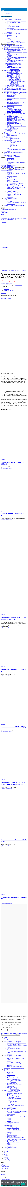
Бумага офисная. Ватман (13, 26)
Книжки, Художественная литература (14, 88)
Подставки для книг (12, 122)
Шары (8, 151)
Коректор (9, 55)
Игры (8, 134)
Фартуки (9, 126)
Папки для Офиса (14, 69)
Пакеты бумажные (12, 135)
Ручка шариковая (14, 83)
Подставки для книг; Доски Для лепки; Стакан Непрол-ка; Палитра (16, 120)
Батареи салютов (14, 138)
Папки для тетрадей (12, 118)
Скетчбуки (10, 60)
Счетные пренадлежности (14, 112)
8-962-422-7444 (8, 140)
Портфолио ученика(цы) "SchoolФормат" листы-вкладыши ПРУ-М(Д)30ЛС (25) (14, 218)
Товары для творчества (10, 155)
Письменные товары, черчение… (12, 114)
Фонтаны (12, 146)
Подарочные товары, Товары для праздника (15, 133)
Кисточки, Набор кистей (13, 156)
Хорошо (23, 1184)
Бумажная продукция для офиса (12, 47)
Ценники (9, 61)
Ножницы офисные (12, 63)
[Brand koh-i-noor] (10, 988)
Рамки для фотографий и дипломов (13, 152)
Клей (8, 53)
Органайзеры (10, 65)
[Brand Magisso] (12, 971)
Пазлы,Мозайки (11, 159)
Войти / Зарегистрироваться (11, 1160)
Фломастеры (10, 127)
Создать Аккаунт (5, 1179)
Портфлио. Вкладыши (13, 123)
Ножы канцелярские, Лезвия (14, 105)
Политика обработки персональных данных (11, 1185)
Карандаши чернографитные (14, 73)
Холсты (9, 102)
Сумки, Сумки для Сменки (14, 111)
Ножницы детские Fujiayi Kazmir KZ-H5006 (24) (13, 270)
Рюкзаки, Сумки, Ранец (13, 109)
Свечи (8, 148)
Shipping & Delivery (9, 290)
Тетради (9, 39)
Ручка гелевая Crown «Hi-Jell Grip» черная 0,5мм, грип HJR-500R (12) (13, 783)
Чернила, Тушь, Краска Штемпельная (17, 92)
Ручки (8, 80)
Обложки (9, 113)
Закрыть (3, 459)
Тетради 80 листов (15, 77)
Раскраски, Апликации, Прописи (16, 42)
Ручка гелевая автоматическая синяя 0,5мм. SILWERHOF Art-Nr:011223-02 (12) (13, 513)
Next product (4, 222)
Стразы (9, 100)
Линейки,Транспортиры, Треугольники (13, 77)
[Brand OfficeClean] (8, 948)
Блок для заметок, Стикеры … (15, 50)
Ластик (9, 75)
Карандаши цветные (12, 72)
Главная (3, 165)
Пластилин (10, 96)
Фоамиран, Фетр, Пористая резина (16, 149)
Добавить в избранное (6, 283)
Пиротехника (10, 137)
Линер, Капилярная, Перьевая (18, 126)
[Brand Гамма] (14, 919)
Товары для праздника (10, 153)
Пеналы (9, 125)
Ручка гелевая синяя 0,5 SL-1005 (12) (13, 727)
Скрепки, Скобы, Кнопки (13, 58)
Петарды (12, 142)
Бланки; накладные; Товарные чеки (16, 21)
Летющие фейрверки (15, 141)
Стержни (9, 130)
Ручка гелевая (13, 127)
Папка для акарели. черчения (14, 45)
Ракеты (12, 144)
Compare (6, 1158)
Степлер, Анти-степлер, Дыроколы (16, 113)
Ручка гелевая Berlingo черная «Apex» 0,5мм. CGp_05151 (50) (14, 618)
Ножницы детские (12, 116)
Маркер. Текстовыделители (14, 79)
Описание (6, 289)
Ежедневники (10, 28)
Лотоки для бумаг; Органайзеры (15, 102)
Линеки (12, 100)
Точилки (9, 115)
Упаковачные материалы (13, 131)
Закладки (9, 108)
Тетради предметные (15, 80)
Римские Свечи (14, 145)
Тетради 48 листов (15, 74)
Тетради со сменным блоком (17, 81)
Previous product (5, 170)
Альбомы (9, 35)
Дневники (9, 44)
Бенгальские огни (14, 140)
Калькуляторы (10, 51)
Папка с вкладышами (12, 67)
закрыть (3, 1164)
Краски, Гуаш (10, 158)
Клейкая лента (11, 54)
